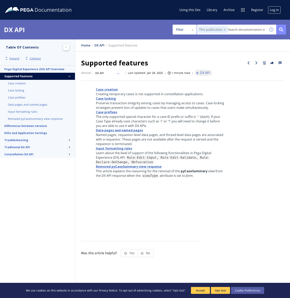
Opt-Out (220, 290)
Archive (229, 10)
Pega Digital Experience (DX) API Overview (34, 69)
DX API (99, 45)
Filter (180, 29)
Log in (274, 10)
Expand (14, 58)
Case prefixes (16, 97)
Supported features (18, 76)
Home (85, 45)
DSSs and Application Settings (25, 133)
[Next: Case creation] (256, 63)
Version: (86, 73)
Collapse (35, 58)
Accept (200, 290)
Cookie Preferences (247, 290)
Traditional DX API (17, 147)
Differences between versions (25, 126)
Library (212, 10)
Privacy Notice (108, 290)
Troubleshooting (16, 140)
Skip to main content (17, 4)
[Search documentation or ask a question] (281, 29)
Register (257, 10)
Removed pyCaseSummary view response (35, 119)
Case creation (17, 83)
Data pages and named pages (27, 104)
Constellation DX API (18, 154)
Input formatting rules (22, 112)
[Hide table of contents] (66, 47)
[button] (224, 29)
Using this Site (189, 10)
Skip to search (47, 4)
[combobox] (231, 29)
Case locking (16, 90)
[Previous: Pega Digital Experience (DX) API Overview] (249, 63)
